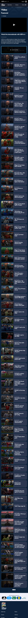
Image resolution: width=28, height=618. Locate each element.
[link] (10, 5)
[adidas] (4, 598)
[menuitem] (10, 5)
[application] (14, 25)
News (16, 611)
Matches (3, 611)
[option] (14, 50)
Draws (2, 614)
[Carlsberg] (14, 598)
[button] (24, 5)
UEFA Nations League (3, 5)
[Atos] (9, 598)
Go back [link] (4, 16)
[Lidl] (19, 598)
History (16, 614)
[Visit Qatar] (24, 598)
